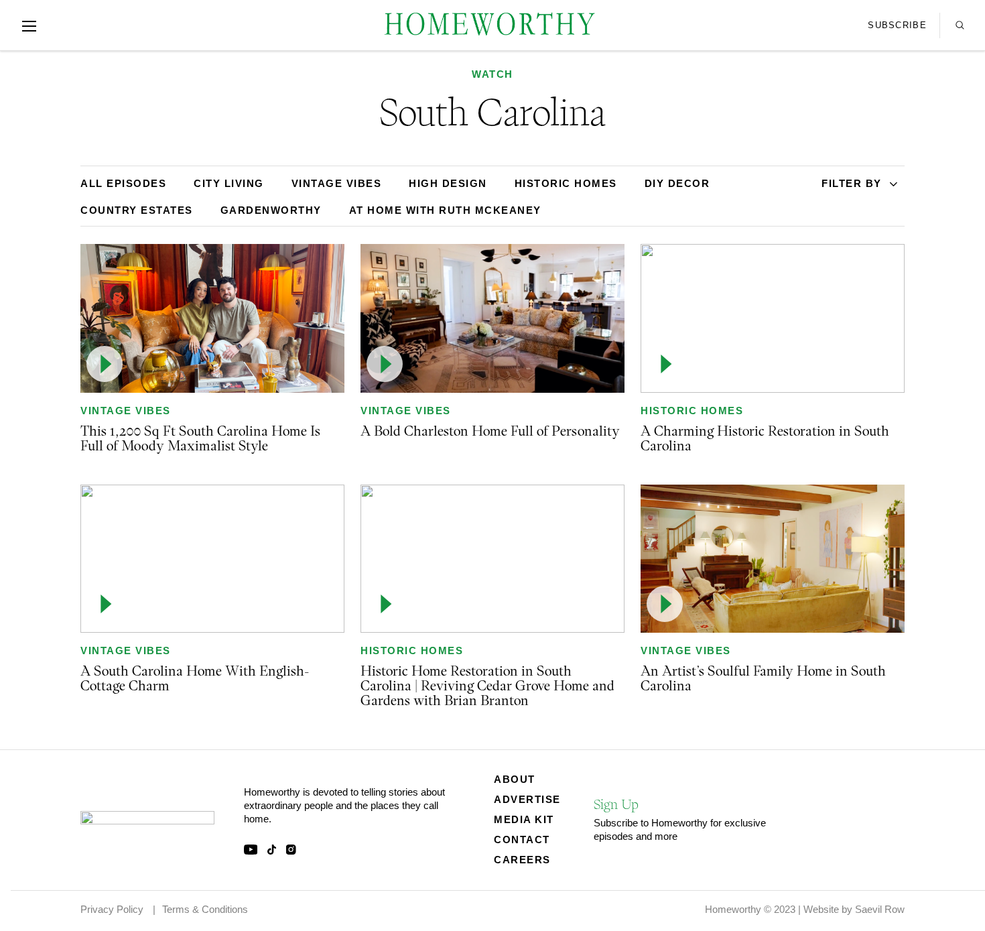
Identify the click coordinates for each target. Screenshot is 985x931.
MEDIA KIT (524, 819)
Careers (522, 859)
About (514, 779)
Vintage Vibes (125, 410)
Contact (522, 839)
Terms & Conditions (205, 909)
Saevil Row (880, 909)
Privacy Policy (111, 909)
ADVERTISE (527, 799)
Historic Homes (692, 410)
